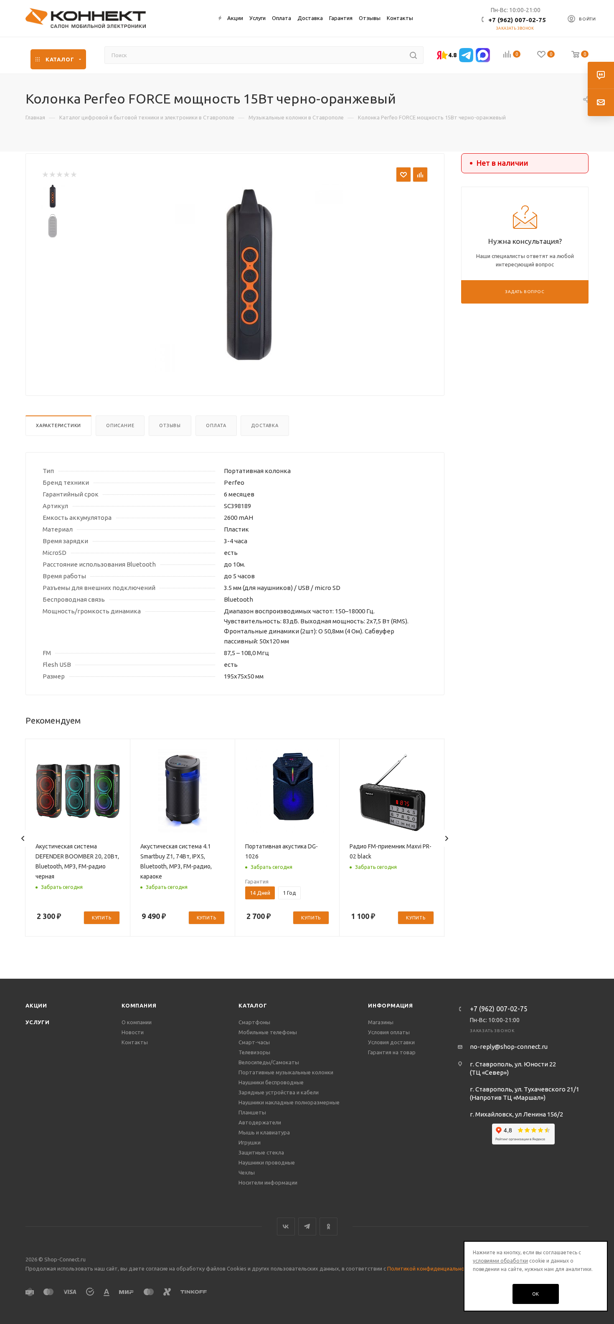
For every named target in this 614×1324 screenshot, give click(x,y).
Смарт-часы (254, 1042)
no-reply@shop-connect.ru (509, 1046)
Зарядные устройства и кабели (278, 1092)
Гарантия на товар (392, 1052)
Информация (390, 1005)
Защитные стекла (261, 1152)
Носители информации (267, 1182)
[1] (44, 175)
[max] (483, 55)
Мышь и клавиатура (264, 1132)
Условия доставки (391, 1042)
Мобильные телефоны (267, 1032)
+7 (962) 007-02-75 (517, 19)
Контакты (135, 1042)
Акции (36, 1005)
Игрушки (249, 1142)
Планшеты (252, 1112)
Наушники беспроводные (271, 1082)
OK (536, 1293)
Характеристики (58, 425)
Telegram (307, 1226)
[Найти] (413, 55)
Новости (133, 1032)
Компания (139, 1005)
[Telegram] (466, 55)
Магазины (380, 1022)
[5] (73, 175)
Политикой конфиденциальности (430, 1268)
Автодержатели (259, 1122)
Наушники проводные (266, 1162)
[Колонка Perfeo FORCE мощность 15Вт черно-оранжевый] (249, 278)
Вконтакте (286, 1226)
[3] (59, 175)
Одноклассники (328, 1226)
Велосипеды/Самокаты (268, 1062)
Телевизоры (254, 1052)
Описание (120, 425)
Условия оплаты (389, 1032)
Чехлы (246, 1172)
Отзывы (170, 425)
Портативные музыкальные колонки (285, 1072)
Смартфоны (254, 1022)
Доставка (264, 425)
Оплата (216, 425)
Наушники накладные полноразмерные (289, 1102)
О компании (137, 1022)
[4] (66, 175)
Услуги (37, 1022)
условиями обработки (500, 1260)
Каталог (252, 1005)
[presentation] (23, 838)
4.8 (452, 55)
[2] (52, 175)
